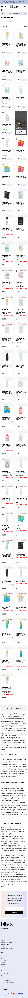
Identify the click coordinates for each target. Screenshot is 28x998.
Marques (3, 962)
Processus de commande (6, 935)
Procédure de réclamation (6, 942)
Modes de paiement (5, 936)
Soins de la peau (4, 957)
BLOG (2, 966)
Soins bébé (3, 960)
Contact (2, 946)
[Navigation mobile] (2, 6)
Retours (2, 940)
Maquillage (3, 955)
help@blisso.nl (6, 975)
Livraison (3, 938)
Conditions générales (5, 933)
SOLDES (3, 964)
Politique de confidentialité (6, 931)
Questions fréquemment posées (7, 948)
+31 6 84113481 (6, 973)
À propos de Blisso (5, 944)
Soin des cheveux (4, 958)
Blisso (5, 988)
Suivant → (18, 708)
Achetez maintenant (21, 132)
